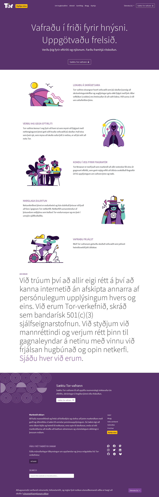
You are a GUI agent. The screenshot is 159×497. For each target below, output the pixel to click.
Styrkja (93, 6)
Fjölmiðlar (111, 425)
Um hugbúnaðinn (61, 6)
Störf (109, 415)
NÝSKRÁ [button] (33, 461)
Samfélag (79, 6)
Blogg (87, 6)
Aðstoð (72, 6)
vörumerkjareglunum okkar (35, 493)
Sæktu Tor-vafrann (144, 6)
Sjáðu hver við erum (50, 358)
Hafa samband (112, 422)
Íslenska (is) (128, 6)
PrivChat (110, 428)
